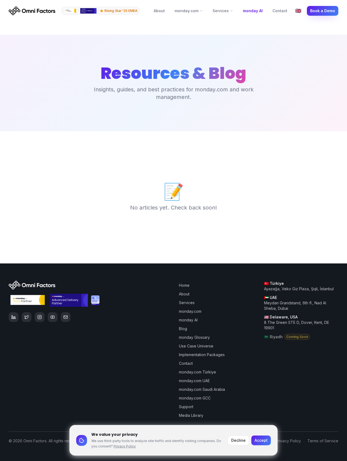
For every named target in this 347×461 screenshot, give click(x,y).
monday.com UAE (194, 380)
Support (186, 406)
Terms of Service (322, 441)
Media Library (191, 415)
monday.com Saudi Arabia (202, 389)
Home (184, 285)
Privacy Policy (125, 446)
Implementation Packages (202, 354)
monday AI (253, 10)
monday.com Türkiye (197, 372)
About (159, 10)
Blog (183, 328)
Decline (238, 440)
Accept (261, 440)
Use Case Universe (196, 346)
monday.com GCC (195, 398)
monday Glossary (194, 337)
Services (221, 10)
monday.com (186, 10)
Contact (279, 10)
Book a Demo (322, 10)
